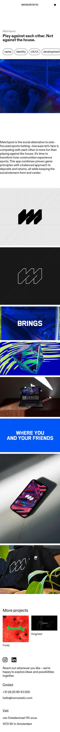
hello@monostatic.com (17, 698)
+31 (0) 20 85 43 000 (16, 692)
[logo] (30, 5)
